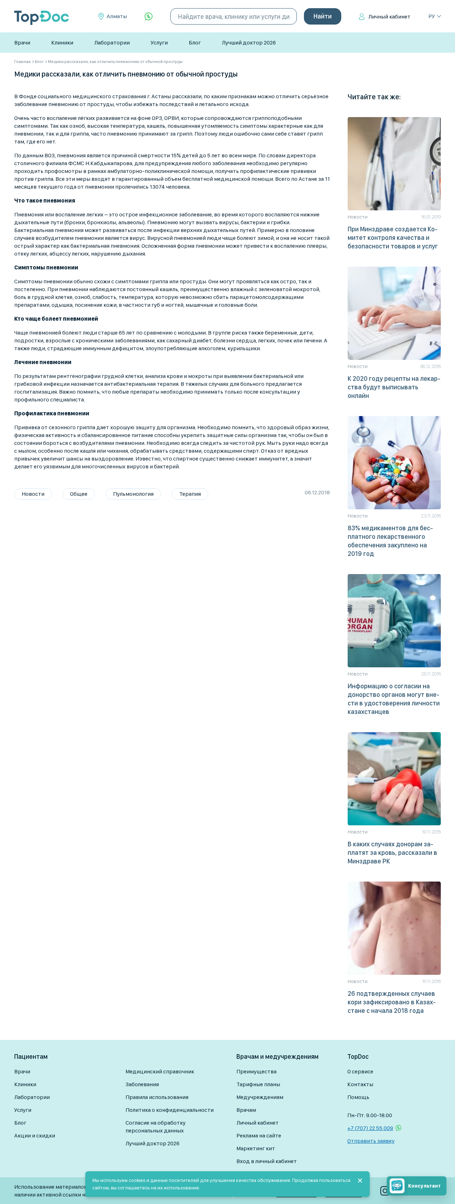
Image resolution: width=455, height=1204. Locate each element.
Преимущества (256, 1071)
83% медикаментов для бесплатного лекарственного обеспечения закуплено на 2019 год (390, 540)
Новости (33, 493)
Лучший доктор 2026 (249, 42)
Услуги (159, 42)
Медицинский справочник (159, 1071)
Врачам (246, 1109)
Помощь (358, 1097)
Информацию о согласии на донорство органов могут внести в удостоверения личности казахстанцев (394, 698)
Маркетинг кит (255, 1148)
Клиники (62, 42)
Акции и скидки (34, 1135)
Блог (195, 42)
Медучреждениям (259, 1097)
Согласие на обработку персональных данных (155, 1126)
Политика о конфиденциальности (169, 1109)
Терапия (190, 493)
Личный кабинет (389, 16)
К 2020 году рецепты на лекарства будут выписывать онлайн (394, 387)
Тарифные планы (258, 1084)
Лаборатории (112, 42)
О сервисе (360, 1071)
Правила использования (156, 1097)
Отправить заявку (371, 1140)
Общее (78, 493)
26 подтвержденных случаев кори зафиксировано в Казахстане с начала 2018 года (392, 1002)
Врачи (22, 42)
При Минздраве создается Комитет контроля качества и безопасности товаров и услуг (393, 237)
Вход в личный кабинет (266, 1161)
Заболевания (142, 1084)
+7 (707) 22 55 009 (370, 1128)
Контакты (360, 1084)
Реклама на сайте (258, 1135)
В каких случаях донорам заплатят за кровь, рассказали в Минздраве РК (392, 852)
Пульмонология (133, 493)
